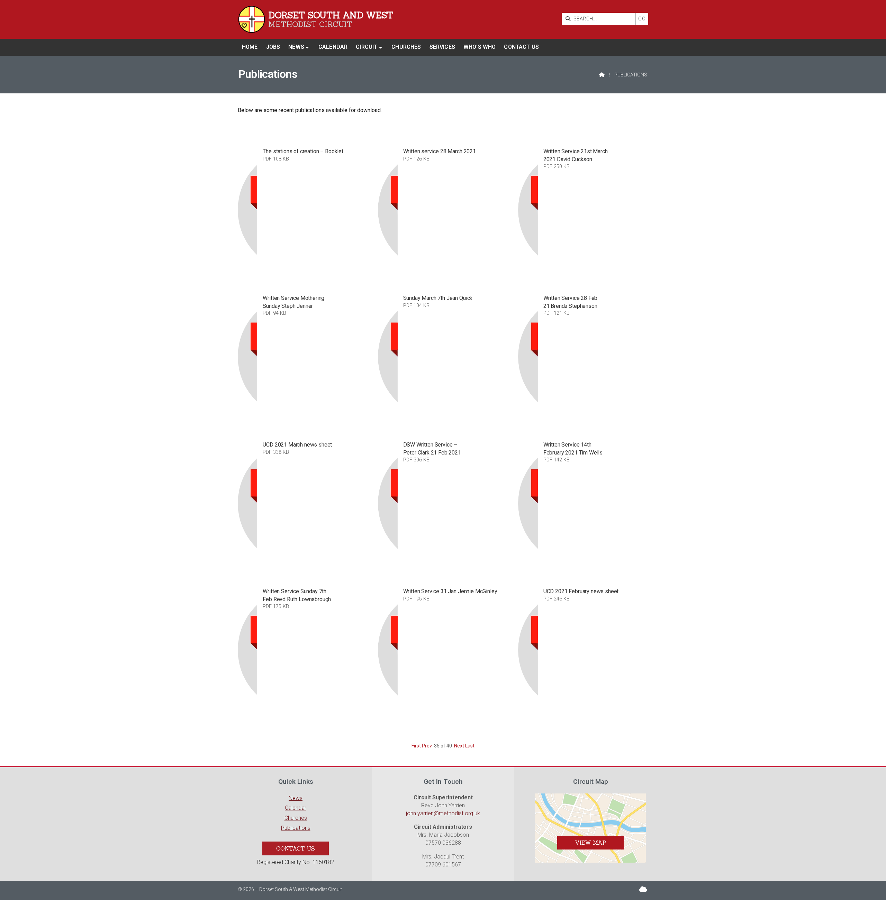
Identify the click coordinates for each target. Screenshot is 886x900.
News (295, 798)
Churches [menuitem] (406, 47)
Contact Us (295, 848)
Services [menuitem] (442, 47)
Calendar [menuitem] (332, 47)
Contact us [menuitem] (521, 47)
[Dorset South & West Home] (251, 19)
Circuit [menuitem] (366, 47)
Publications (295, 828)
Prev (427, 746)
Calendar (295, 808)
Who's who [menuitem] (479, 47)
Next (459, 746)
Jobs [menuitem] (273, 47)
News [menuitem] (296, 47)
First (416, 746)
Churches (295, 818)
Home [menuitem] (250, 47)
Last (469, 746)
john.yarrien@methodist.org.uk (443, 813)
